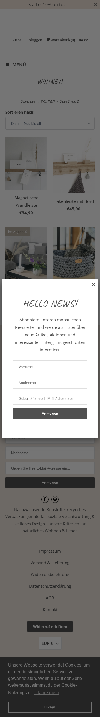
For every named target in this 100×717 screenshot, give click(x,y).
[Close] (91, 287)
